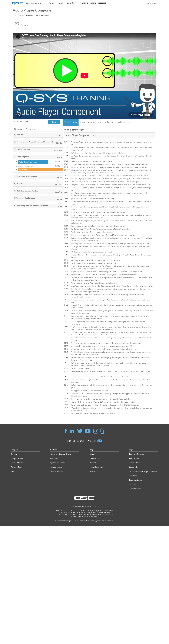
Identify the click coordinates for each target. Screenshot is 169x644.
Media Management (25, 166)
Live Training (51, 3)
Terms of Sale (134, 458)
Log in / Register (152, 3)
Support (92, 454)
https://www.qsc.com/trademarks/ (103, 521)
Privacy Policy (134, 462)
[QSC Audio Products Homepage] (84, 498)
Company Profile (17, 458)
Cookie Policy (134, 467)
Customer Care (95, 458)
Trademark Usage (135, 480)
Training (92, 471)
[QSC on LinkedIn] (72, 431)
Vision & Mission (17, 462)
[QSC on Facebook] (66, 431)
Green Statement (135, 488)
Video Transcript (70, 122)
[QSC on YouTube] (88, 431)
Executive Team (16, 467)
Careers (14, 454)
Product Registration (96, 467)
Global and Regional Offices (60, 454)
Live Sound (54, 458)
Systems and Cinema (57, 462)
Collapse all (20, 129)
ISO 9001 (132, 484)
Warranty (93, 462)
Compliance (133, 475)
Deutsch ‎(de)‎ (71, 3)
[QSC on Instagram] (95, 431)
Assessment (23, 169)
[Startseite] (17, 3)
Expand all (31, 129)
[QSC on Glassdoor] (102, 431)
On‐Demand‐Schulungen (34, 3)
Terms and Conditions (136, 454)
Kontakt (61, 3)
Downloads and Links (124, 122)
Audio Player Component (28, 162)
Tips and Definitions (105, 122)
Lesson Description (87, 122)
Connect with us (56, 467)
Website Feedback (56, 471)
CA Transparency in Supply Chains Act (143, 471)
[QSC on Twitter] (80, 431)
